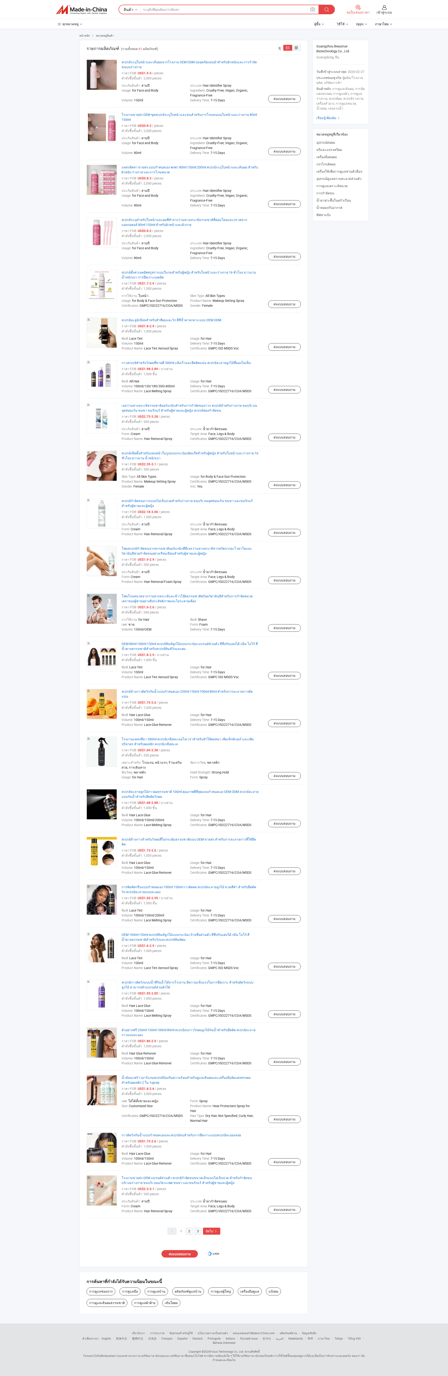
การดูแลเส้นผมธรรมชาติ (107, 1303)
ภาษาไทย (324, 1338)
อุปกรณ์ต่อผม (325, 142)
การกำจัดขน (325, 193)
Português (214, 1338)
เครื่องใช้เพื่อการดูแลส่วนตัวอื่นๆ (339, 171)
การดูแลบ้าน (156, 1291)
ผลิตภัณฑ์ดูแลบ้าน (188, 1291)
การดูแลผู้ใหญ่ (221, 1291)
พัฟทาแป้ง (323, 215)
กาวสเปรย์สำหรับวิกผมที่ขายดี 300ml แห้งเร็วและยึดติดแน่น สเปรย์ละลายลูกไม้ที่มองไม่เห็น (186, 362)
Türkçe (339, 1338)
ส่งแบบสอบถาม (284, 98)
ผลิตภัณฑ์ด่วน (288, 1333)
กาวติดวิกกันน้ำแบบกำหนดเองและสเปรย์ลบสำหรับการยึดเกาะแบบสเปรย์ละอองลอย (181, 1135)
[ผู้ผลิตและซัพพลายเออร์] (81, 9)
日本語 (152, 1338)
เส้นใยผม (171, 1303)
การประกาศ (157, 1333)
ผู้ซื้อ (317, 24)
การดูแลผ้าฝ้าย (144, 1303)
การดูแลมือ (130, 1291)
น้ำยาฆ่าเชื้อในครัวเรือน (333, 200)
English (106, 1338)
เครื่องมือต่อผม (326, 157)
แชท (216, 1253)
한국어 (266, 1338)
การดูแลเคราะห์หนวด (332, 186)
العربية (280, 1338)
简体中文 (121, 1338)
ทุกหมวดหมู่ (70, 24)
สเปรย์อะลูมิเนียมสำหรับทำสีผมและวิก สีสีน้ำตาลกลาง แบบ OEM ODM (171, 320)
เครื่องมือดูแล (249, 1291)
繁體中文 (137, 1338)
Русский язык (249, 1338)
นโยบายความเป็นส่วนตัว (213, 1333)
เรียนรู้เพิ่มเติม (328, 118)
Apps (360, 24)
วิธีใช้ (341, 24)
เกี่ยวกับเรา (138, 1333)
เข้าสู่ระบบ (384, 12)
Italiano (230, 1338)
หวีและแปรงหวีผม (329, 149)
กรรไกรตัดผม (326, 164)
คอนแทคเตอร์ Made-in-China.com (254, 1333)
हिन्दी (310, 1338)
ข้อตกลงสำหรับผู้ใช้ (181, 1333)
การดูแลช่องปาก (101, 1291)
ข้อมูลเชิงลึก (309, 1333)
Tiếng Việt (354, 1338)
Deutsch (197, 1338)
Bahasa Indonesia (224, 1342)
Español (182, 1338)
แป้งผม (273, 1291)
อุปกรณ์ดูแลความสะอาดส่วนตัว (338, 178)
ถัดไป (212, 1231)
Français (166, 1338)
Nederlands (295, 1338)
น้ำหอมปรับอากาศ (329, 207)
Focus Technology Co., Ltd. (227, 1351)
